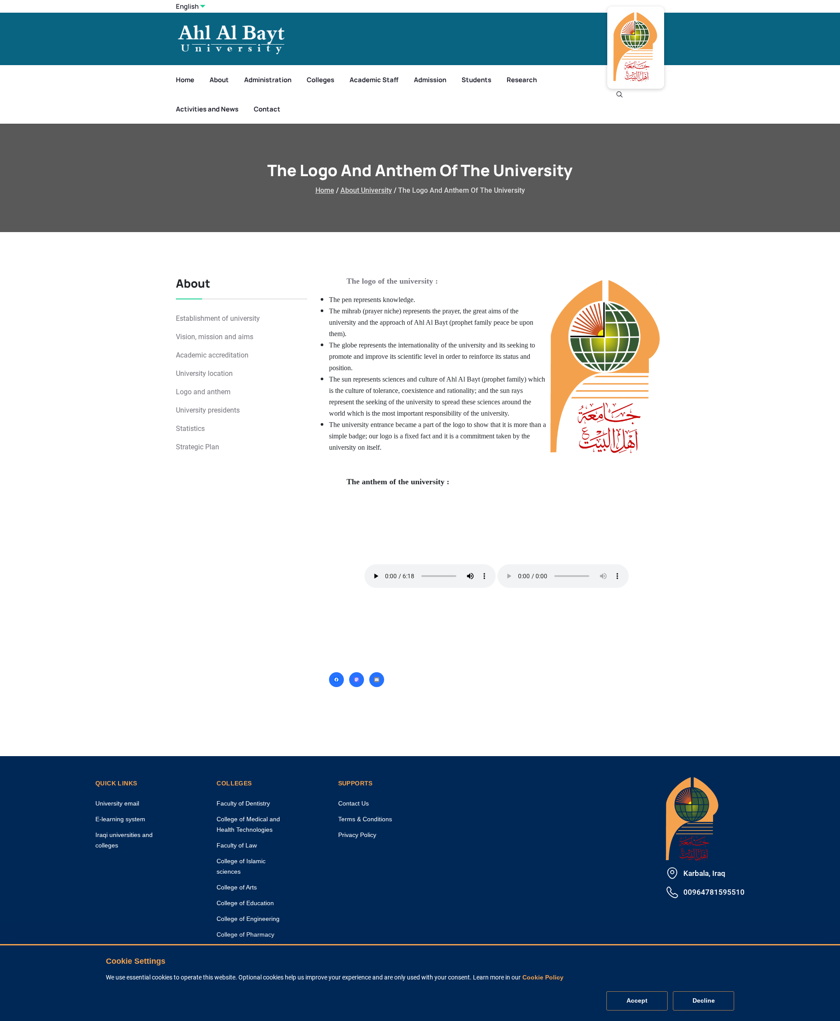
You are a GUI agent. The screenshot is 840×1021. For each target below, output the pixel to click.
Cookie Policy (543, 977)
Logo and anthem (203, 392)
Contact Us (353, 803)
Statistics (190, 428)
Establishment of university (218, 318)
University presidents (208, 410)
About (219, 79)
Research (522, 79)
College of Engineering (248, 918)
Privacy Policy (357, 834)
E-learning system (120, 819)
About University (366, 190)
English (187, 6)
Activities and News (207, 109)
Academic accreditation (212, 355)
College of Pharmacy (245, 934)
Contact (267, 109)
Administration (267, 79)
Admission (430, 79)
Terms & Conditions (365, 819)
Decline (704, 1000)
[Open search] (619, 94)
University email (117, 803)
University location (204, 373)
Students (476, 79)
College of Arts (237, 887)
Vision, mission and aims (214, 337)
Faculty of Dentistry (243, 803)
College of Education (245, 902)
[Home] (692, 818)
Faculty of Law (237, 845)
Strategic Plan (197, 447)
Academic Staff (374, 79)
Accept (637, 1000)
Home (185, 79)
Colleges (320, 79)
